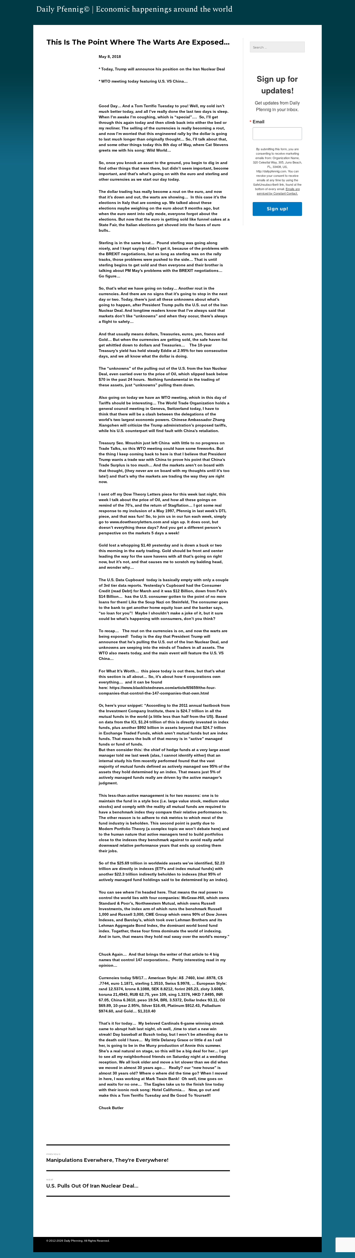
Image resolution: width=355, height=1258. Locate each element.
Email (258, 121)
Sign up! (277, 208)
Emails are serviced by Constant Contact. (278, 191)
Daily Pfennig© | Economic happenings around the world (134, 9)
